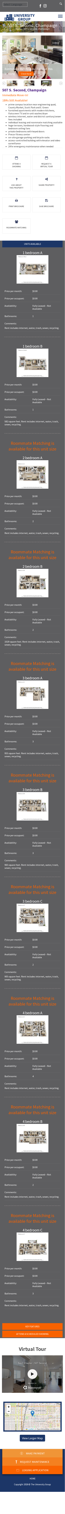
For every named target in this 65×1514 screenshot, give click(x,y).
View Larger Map (32, 1438)
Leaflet (30, 1429)
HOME (32, 1478)
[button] (32, 1413)
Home (18, 28)
